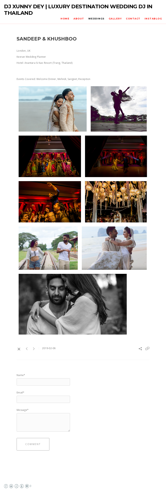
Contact (133, 18)
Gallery (115, 18)
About (78, 18)
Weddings (96, 18)
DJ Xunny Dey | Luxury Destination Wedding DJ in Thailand (78, 9)
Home (65, 18)
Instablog (153, 18)
